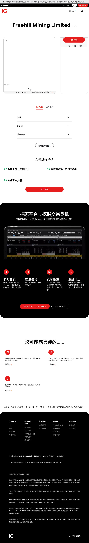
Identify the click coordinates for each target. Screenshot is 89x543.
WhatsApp (73, 428)
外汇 (10, 425)
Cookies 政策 (45, 456)
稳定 (75, 46)
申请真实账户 (83, 5)
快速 (69, 46)
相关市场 (49, 107)
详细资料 (39, 107)
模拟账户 (28, 440)
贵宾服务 (56, 431)
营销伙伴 (56, 435)
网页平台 (28, 427)
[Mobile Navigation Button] (86, 11)
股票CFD (12, 431)
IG (9, 456)
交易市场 (12, 421)
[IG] (4, 11)
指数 (10, 428)
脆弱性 (36, 456)
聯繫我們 (72, 421)
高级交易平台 (30, 434)
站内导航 (14, 456)
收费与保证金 (58, 425)
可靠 (81, 46)
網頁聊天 (72, 425)
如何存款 (60, 456)
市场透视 (42, 421)
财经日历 (42, 425)
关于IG (55, 421)
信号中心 (42, 428)
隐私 (30, 456)
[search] (81, 11)
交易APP (28, 430)
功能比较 (28, 437)
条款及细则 (23, 456)
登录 (74, 5)
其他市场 (12, 435)
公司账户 (56, 428)
